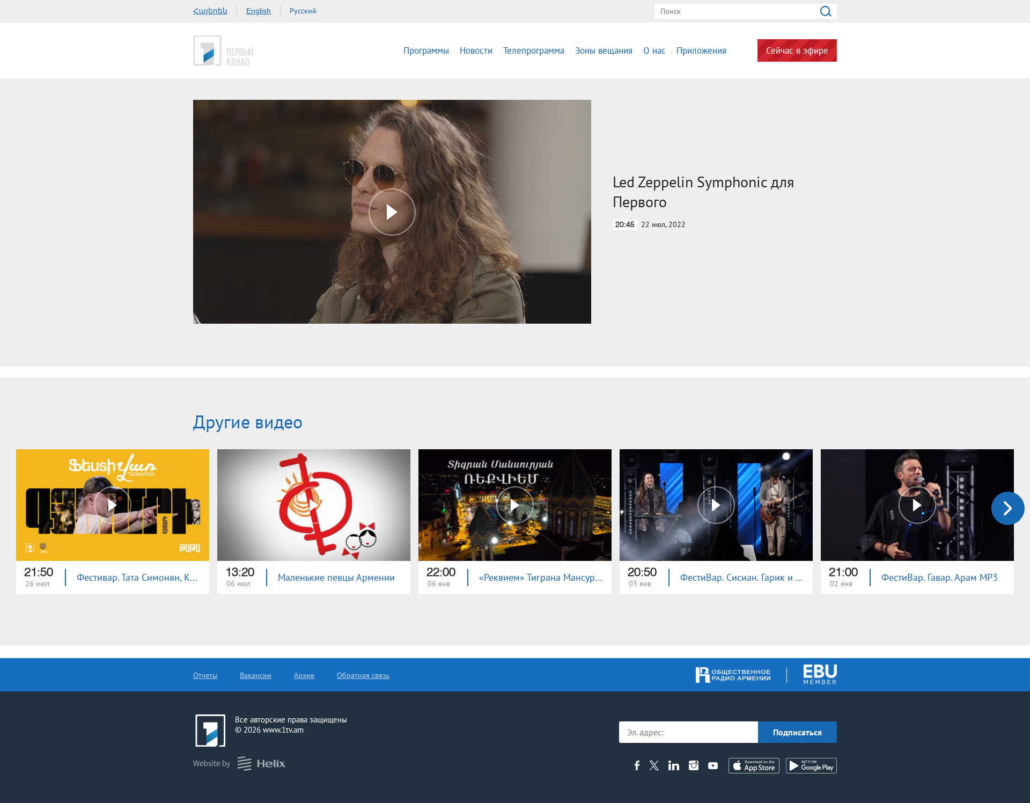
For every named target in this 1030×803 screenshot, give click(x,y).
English (258, 10)
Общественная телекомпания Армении (256, 50)
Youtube (713, 765)
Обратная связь (363, 675)
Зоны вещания (603, 50)
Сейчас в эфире (797, 50)
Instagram (693, 765)
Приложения (701, 50)
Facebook (637, 765)
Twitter (654, 765)
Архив (304, 675)
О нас (654, 50)
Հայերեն (210, 11)
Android (811, 765)
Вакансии (255, 675)
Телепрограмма (533, 50)
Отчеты (205, 675)
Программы (426, 50)
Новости (476, 50)
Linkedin (673, 765)
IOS (754, 765)
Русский (303, 11)
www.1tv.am (283, 730)
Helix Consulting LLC (239, 763)
